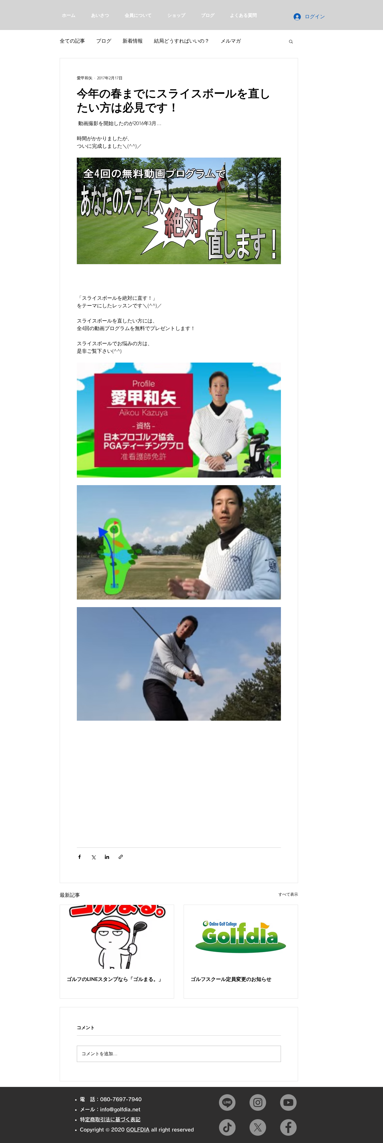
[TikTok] (227, 1127)
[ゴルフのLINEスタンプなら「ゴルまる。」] (117, 937)
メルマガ (231, 41)
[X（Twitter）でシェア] (93, 856)
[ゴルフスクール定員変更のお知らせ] (241, 937)
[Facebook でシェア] (79, 856)
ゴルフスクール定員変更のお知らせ (231, 979)
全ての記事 (72, 41)
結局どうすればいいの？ (181, 41)
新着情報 (133, 41)
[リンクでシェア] (120, 856)
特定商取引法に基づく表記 (112, 1119)
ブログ (103, 41)
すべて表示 (288, 894)
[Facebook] (288, 1127)
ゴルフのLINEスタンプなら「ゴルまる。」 (115, 979)
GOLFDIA (137, 1129)
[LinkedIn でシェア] (107, 856)
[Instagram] (258, 1102)
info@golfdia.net (120, 1109)
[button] (291, 41)
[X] (258, 1127)
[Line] (227, 1102)
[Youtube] (288, 1102)
